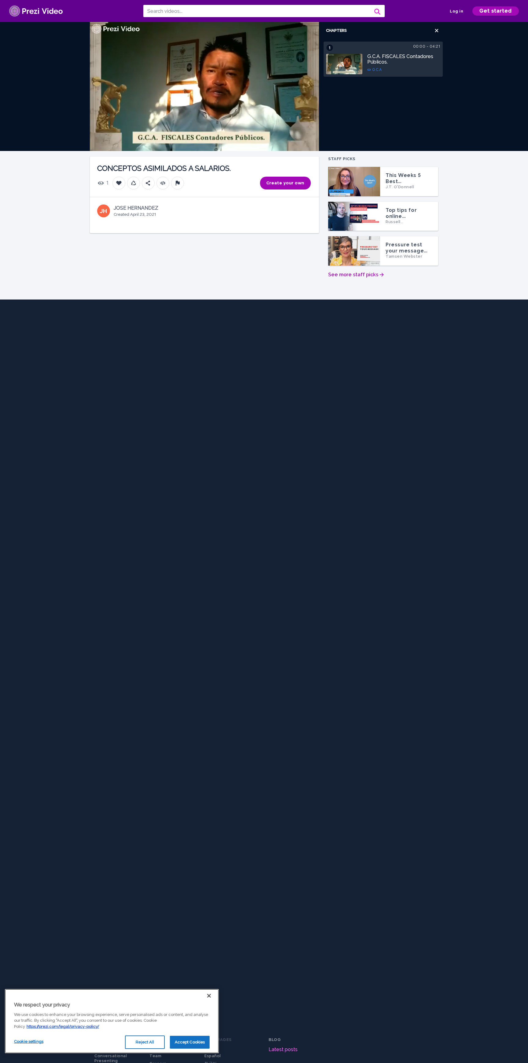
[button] (436, 30)
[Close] (209, 995)
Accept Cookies (190, 1042)
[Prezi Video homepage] (36, 11)
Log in (456, 11)
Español (212, 1056)
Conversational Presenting (110, 1058)
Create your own (285, 183)
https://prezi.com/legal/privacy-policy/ (63, 1026)
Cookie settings (28, 1041)
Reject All (145, 1042)
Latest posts (283, 1049)
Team (155, 1056)
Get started (495, 11)
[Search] (376, 11)
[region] (112, 1021)
